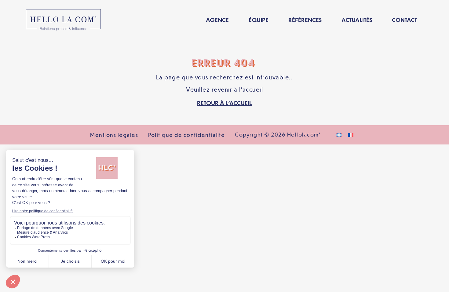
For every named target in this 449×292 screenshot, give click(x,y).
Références (305, 19)
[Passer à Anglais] (339, 135)
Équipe (258, 19)
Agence (217, 19)
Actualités (356, 19)
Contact (404, 19)
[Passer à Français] (350, 135)
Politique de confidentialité (186, 134)
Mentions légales (114, 134)
